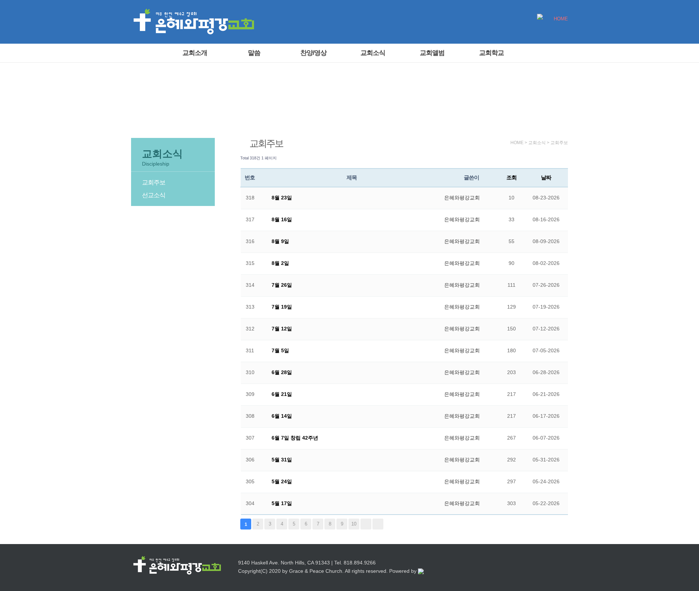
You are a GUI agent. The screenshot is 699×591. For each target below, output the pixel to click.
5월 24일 (282, 481)
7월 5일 (280, 350)
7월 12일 (282, 329)
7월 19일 (282, 307)
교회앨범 (432, 52)
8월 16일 (282, 219)
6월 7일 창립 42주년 (295, 438)
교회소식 (372, 52)
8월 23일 (282, 198)
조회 (511, 177)
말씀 (254, 52)
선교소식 (153, 195)
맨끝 (377, 524)
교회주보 (153, 182)
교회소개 (194, 52)
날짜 (546, 177)
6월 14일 (282, 416)
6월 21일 (282, 394)
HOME (561, 18)
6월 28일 (282, 372)
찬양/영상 (313, 52)
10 (353, 524)
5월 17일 (282, 503)
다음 (365, 524)
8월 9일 (280, 241)
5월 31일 (282, 460)
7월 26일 (282, 285)
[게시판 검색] (560, 158)
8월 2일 (280, 263)
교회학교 (491, 52)
